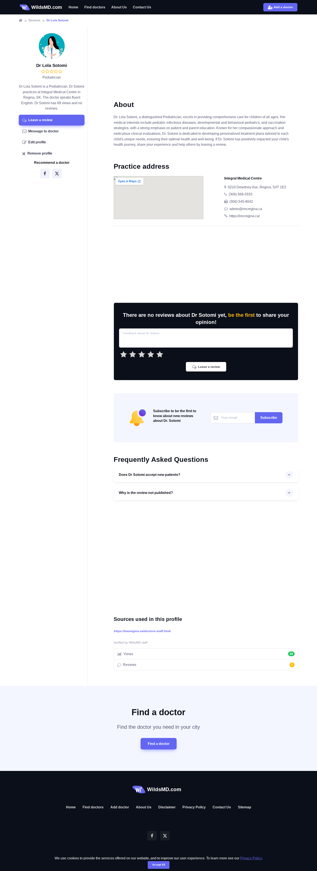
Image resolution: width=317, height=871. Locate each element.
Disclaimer (167, 807)
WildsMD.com (46, 7)
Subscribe (268, 417)
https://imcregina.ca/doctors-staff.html (142, 631)
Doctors (34, 20)
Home (73, 7)
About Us (119, 7)
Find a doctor (158, 744)
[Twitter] (57, 173)
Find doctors (94, 7)
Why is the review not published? (146, 493)
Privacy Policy (194, 807)
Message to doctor (43, 131)
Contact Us (142, 7)
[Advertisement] (206, 67)
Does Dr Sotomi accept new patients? (149, 474)
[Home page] (20, 20)
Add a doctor (283, 7)
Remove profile (39, 153)
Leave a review (40, 120)
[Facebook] (45, 173)
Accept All (158, 864)
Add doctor (119, 807)
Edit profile (37, 142)
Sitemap (244, 807)
